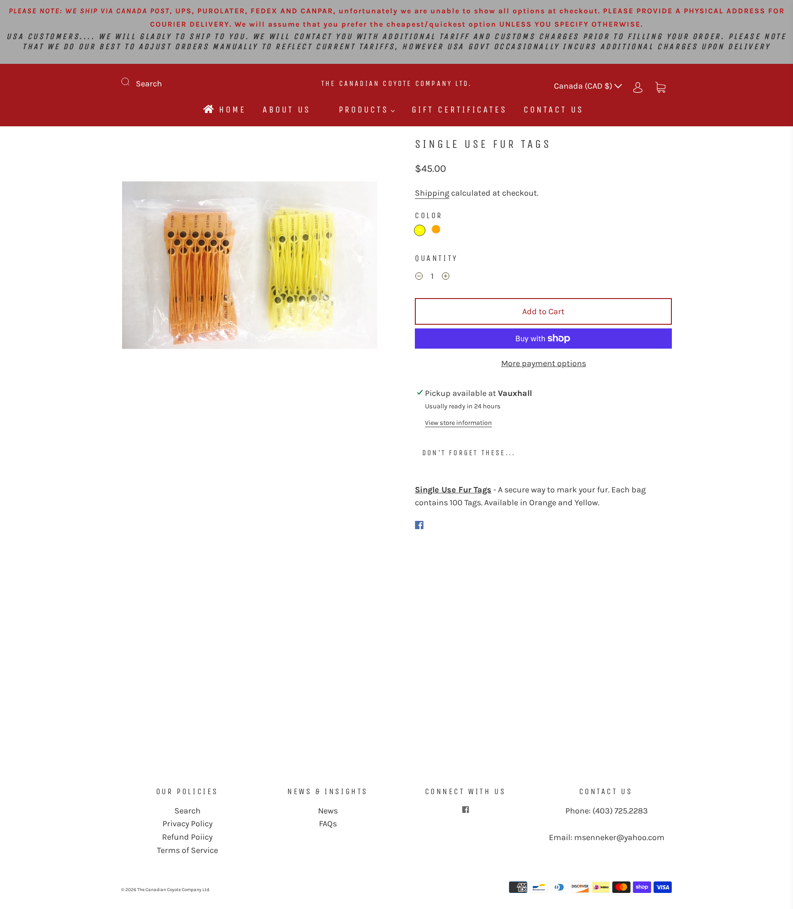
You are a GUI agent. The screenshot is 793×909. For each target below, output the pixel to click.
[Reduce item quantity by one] (419, 277)
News (328, 811)
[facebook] (465, 810)
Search (149, 84)
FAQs (328, 824)
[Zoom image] (249, 266)
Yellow (419, 230)
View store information (458, 423)
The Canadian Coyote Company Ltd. (396, 83)
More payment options (543, 363)
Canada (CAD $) (584, 86)
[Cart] (660, 85)
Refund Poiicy (187, 837)
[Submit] (131, 82)
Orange (436, 229)
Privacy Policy (187, 824)
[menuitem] (224, 109)
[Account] (638, 85)
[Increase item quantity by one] (446, 277)
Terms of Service (187, 850)
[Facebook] (419, 525)
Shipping (432, 193)
